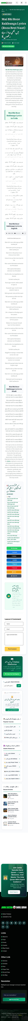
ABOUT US (3, 1017)
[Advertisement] (14, 847)
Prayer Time (6, 969)
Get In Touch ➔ (14, 892)
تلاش (19, 685)
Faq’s (4, 939)
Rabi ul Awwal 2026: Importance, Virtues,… (13, 809)
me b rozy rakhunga (12, 535)
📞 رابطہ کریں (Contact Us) (12, 709)
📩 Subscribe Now (14, 999)
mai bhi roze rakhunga (12, 512)
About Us (5, 936)
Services (5, 960)
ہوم (6, 9)
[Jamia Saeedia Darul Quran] (6, 3)
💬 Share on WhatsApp (8, 46)
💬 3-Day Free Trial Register (12, 674)
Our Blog (5, 975)
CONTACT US (15, 1017)
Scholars (5, 963)
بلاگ (3, 9)
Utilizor (20, 1015)
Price (4, 966)
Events (4, 942)
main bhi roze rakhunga (13, 520)
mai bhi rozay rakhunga (13, 510)
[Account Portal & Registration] (21, 2)
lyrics (8, 461)
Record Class (6, 972)
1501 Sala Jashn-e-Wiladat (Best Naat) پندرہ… (13, 795)
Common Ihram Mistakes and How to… (14, 822)
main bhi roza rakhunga (13, 514)
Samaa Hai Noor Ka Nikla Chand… (13, 802)
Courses (5, 945)
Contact (5, 951)
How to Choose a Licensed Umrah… (12, 816)
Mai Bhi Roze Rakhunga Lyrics (14, 69)
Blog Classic (6, 948)
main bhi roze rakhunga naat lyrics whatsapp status (13, 531)
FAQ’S (9, 1017)
